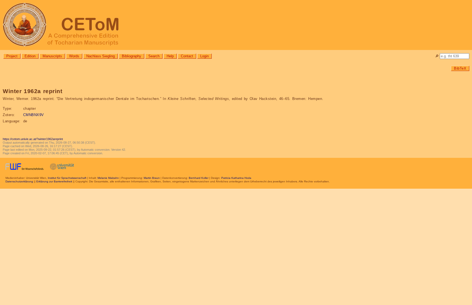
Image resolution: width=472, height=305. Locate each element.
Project (11, 56)
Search (154, 56)
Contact (187, 56)
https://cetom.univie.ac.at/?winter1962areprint (33, 139)
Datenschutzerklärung (19, 181)
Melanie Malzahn (108, 177)
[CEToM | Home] (236, 25)
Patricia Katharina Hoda (236, 177)
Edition (30, 56)
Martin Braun (152, 177)
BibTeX (460, 68)
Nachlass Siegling (100, 56)
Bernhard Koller (198, 177)
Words (74, 56)
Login (204, 56)
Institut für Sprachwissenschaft (67, 177)
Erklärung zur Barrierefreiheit (54, 181)
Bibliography (131, 56)
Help (170, 56)
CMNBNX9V (33, 115)
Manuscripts (52, 56)
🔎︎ (437, 56)
